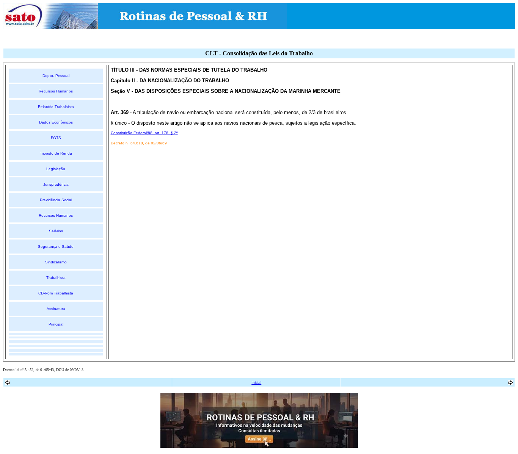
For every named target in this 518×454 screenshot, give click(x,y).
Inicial (256, 382)
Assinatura (56, 309)
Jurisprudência (56, 184)
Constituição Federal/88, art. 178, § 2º (144, 133)
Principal (56, 324)
